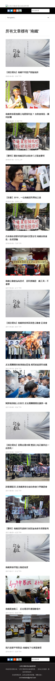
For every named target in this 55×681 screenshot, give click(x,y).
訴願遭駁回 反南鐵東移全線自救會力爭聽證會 (26, 486)
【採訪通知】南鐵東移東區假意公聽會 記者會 (26, 322)
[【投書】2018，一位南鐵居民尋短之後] (28, 178)
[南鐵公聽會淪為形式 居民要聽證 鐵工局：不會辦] (28, 261)
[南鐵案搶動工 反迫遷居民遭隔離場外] (28, 589)
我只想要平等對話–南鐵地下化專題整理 (24, 647)
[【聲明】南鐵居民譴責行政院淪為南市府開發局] (28, 509)
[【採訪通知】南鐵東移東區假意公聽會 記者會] (28, 303)
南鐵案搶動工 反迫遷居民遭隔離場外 (23, 608)
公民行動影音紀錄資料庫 (28, 666)
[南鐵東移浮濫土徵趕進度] (28, 548)
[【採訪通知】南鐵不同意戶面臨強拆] (28, 53)
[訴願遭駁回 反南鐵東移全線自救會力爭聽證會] (28, 467)
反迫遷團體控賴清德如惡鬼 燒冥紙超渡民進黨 (26, 364)
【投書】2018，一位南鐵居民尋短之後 (23, 197)
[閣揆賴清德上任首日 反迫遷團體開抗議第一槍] (28, 384)
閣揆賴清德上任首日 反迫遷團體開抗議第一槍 (26, 403)
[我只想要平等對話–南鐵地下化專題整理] (28, 628)
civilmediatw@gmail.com (27, 677)
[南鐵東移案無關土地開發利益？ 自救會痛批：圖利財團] (28, 94)
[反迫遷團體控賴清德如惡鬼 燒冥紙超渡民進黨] (28, 345)
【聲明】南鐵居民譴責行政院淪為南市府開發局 (27, 528)
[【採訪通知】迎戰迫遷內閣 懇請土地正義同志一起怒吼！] (28, 425)
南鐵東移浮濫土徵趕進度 (17, 567)
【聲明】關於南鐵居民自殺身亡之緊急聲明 (25, 155)
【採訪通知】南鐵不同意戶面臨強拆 (22, 72)
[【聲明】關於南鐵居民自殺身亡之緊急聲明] (28, 136)
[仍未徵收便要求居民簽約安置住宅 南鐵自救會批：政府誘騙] (28, 217)
